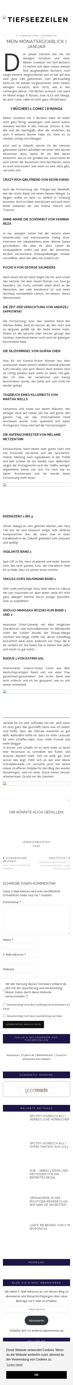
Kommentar (12, 902)
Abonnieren (36, 1320)
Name (8, 940)
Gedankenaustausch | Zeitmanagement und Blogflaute (54, 863)
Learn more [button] (15, 1364)
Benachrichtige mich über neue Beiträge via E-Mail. (34, 1016)
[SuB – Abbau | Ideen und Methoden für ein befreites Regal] (15, 1181)
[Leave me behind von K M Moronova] (15, 1236)
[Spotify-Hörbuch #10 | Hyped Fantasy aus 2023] (15, 1154)
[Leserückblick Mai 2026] (36, 828)
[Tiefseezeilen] (36, 12)
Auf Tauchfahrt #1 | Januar (17, 863)
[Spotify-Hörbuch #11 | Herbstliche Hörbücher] (15, 1127)
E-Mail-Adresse (14, 954)
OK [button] (36, 1374)
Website (8, 969)
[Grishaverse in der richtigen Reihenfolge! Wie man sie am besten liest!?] (15, 1208)
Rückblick (49, 35)
